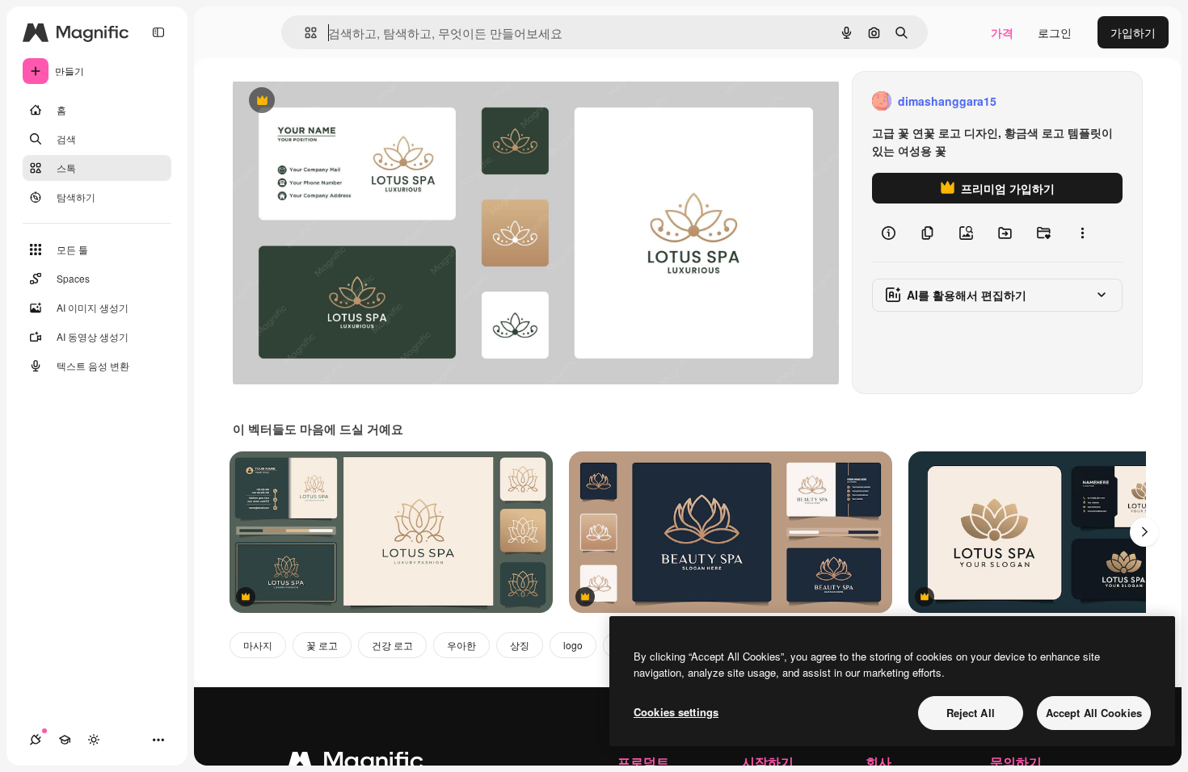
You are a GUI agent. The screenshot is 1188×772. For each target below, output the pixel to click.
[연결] (35, 740)
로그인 (1055, 32)
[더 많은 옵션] (1082, 232)
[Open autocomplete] (304, 33)
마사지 (257, 645)
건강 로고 (392, 645)
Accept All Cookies (1094, 712)
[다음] (1144, 532)
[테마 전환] (94, 740)
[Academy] (65, 740)
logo (573, 645)
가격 (1002, 32)
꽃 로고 (322, 645)
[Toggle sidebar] (158, 32)
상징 (519, 645)
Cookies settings (676, 712)
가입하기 (1133, 32)
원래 (326, 101)
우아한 (461, 645)
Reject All (970, 712)
